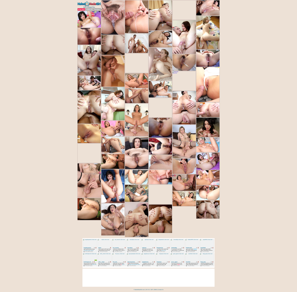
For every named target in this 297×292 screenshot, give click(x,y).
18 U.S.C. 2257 (149, 289)
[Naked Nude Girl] (89, 3)
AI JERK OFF (89, 9)
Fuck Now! (97, 9)
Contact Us (160, 289)
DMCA (155, 289)
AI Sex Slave (81, 9)
